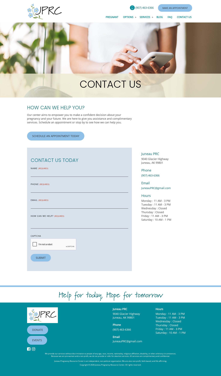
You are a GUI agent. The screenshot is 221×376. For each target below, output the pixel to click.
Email (39, 200)
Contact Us (184, 17)
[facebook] (29, 349)
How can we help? (47, 216)
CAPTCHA (36, 235)
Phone (40, 184)
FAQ (170, 17)
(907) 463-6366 (144, 7)
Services (145, 17)
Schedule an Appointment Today (55, 136)
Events (37, 340)
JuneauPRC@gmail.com (156, 188)
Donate (37, 330)
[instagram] (34, 349)
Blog (160, 17)
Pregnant (112, 17)
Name (39, 168)
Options (128, 17)
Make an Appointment (175, 7)
